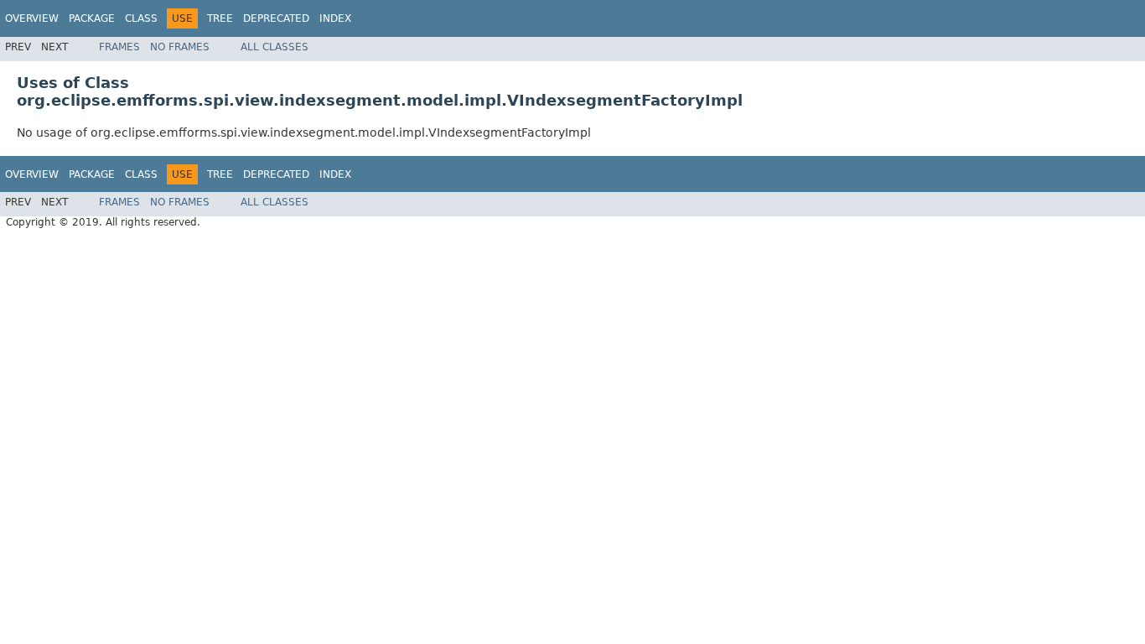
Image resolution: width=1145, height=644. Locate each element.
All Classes (274, 47)
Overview (32, 18)
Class (141, 18)
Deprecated (276, 18)
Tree (220, 18)
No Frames (180, 47)
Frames (119, 47)
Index (335, 18)
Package (92, 18)
